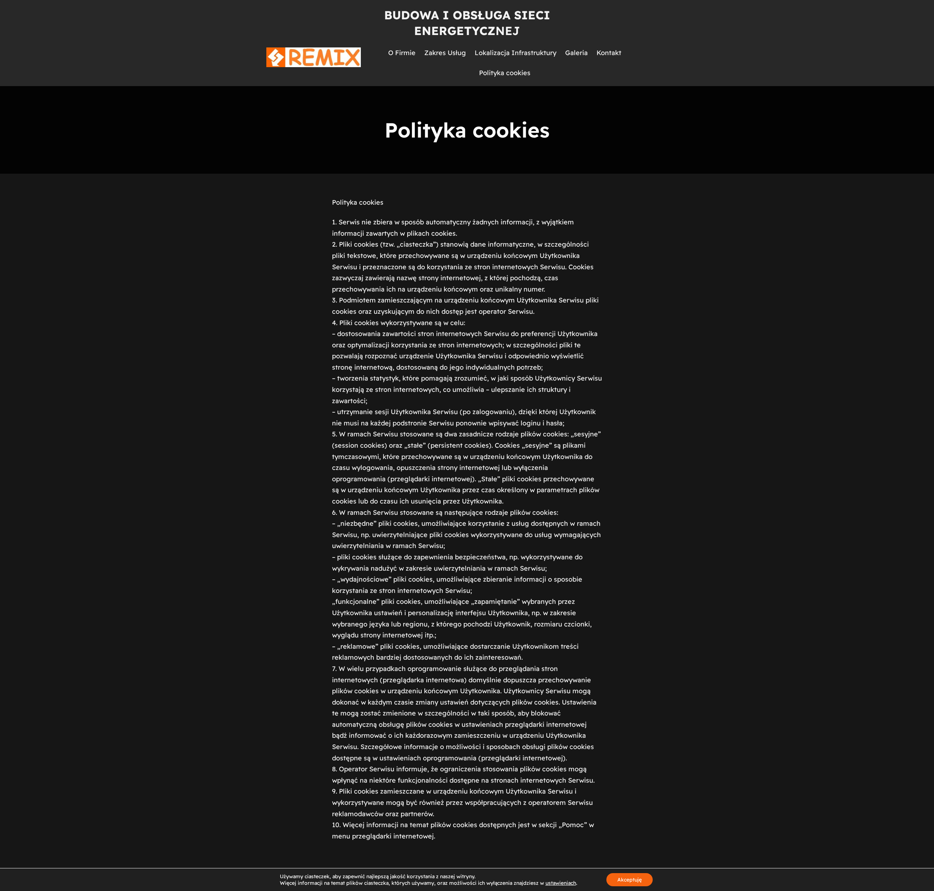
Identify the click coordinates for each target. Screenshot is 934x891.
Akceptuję (629, 879)
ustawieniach (560, 883)
